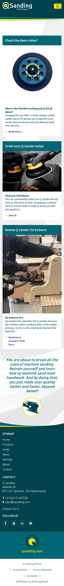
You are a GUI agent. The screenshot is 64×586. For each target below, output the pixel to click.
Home (6, 439)
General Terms (19, 569)
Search (13, 215)
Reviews (7, 459)
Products (8, 444)
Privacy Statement (42, 569)
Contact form (11, 508)
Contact (7, 469)
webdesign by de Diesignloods (32, 581)
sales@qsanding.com (17, 502)
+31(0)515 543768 (16, 497)
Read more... (16, 131)
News (6, 454)
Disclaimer (32, 576)
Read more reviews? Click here (17, 341)
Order (6, 449)
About (6, 464)
